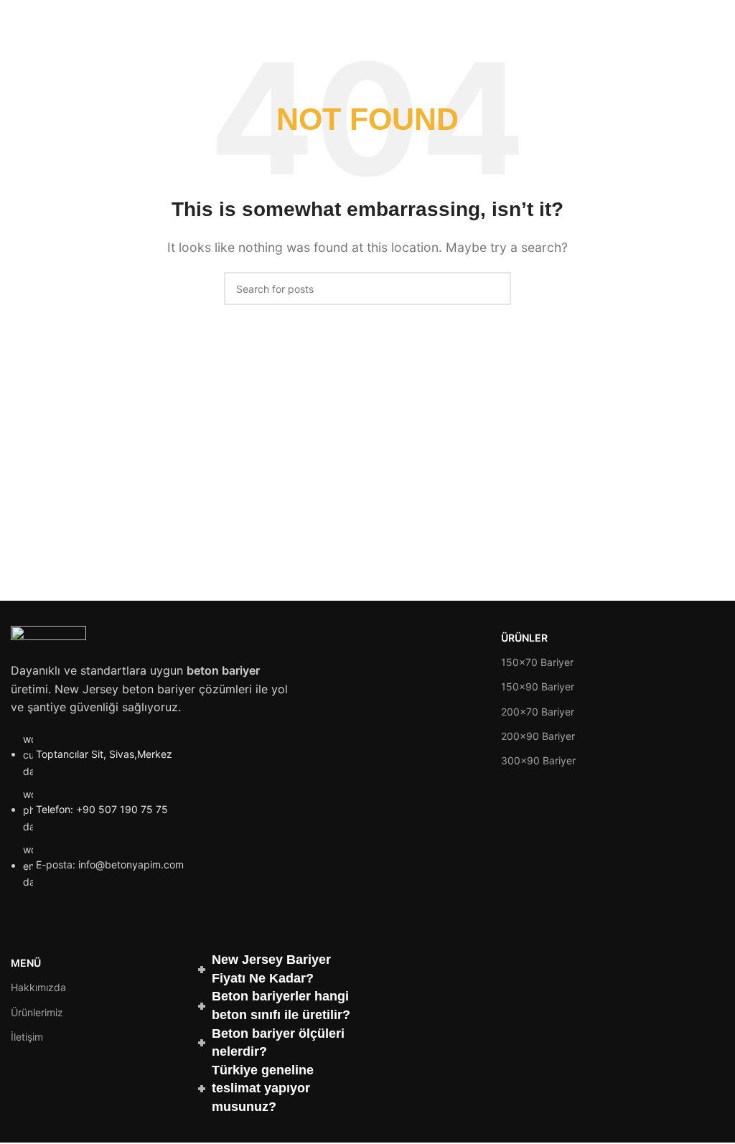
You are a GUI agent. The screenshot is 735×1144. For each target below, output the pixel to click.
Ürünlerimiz (37, 1012)
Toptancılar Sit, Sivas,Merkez (104, 754)
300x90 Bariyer (538, 760)
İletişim (27, 1037)
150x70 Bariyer (537, 662)
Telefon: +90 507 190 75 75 (102, 809)
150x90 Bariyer (537, 686)
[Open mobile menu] (718, 14)
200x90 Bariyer (538, 736)
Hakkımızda (38, 987)
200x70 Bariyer (537, 711)
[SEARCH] (494, 288)
